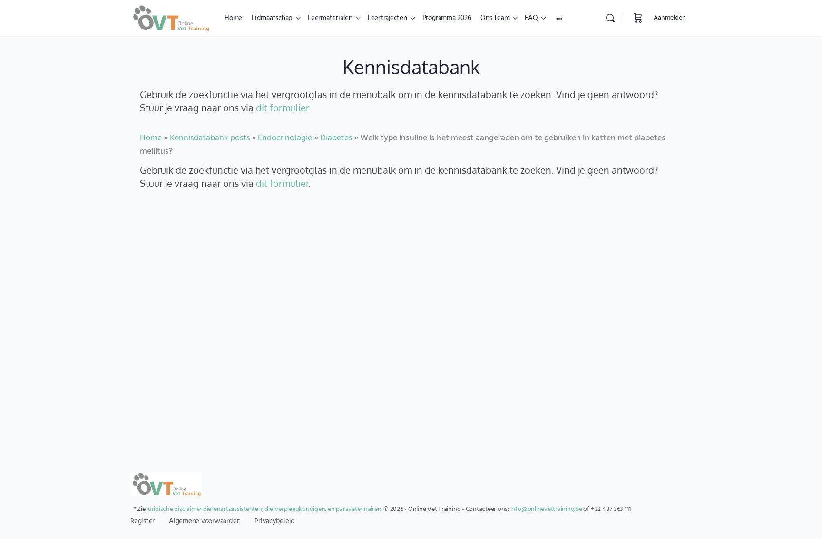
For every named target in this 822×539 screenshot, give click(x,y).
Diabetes (336, 138)
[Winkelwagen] (638, 18)
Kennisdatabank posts (210, 138)
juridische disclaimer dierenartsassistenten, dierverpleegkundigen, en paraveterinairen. (264, 509)
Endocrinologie (285, 138)
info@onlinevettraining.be (546, 509)
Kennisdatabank (411, 66)
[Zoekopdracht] (610, 18)
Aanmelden (670, 17)
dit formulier (282, 107)
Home (151, 138)
